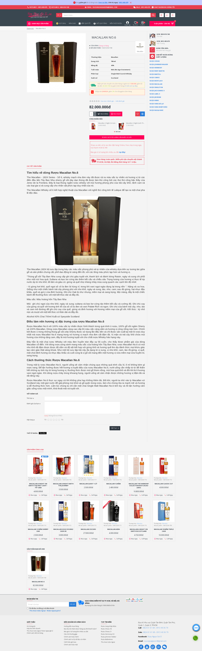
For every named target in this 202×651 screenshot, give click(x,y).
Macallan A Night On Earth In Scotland (139, 530)
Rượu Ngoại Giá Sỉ (155, 636)
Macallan (43, 433)
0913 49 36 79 (162, 628)
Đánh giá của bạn (33, 403)
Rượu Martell (155, 74)
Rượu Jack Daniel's (157, 91)
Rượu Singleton (156, 87)
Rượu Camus (154, 78)
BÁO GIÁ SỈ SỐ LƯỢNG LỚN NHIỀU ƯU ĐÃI (118, 137)
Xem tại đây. (103, 2)
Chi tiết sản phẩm (34, 166)
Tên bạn (29, 398)
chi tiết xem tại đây (130, 86)
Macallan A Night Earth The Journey (135, 123)
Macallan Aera (113, 529)
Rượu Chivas (155, 61)
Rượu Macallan (156, 84)
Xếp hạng (30, 420)
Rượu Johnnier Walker (159, 64)
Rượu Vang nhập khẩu (158, 107)
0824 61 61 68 (149, 628)
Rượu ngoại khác (156, 110)
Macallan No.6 (38, 582)
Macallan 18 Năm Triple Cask (164, 530)
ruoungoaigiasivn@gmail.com (155, 641)
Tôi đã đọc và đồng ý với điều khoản (44, 609)
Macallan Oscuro (88, 529)
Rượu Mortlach (156, 81)
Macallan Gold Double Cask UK (63, 530)
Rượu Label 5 (155, 94)
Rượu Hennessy (156, 68)
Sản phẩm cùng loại (35, 450)
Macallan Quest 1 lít (88, 484)
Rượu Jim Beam (155, 97)
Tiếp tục (114, 428)
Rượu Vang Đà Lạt (157, 104)
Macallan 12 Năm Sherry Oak (38, 530)
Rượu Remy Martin (157, 71)
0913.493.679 (123, 2)
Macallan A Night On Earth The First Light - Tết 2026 (107, 123)
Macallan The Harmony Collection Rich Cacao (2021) (139, 486)
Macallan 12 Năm (113, 484)
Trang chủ (30, 28)
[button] (114, 131)
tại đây (122, 152)
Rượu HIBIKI (154, 100)
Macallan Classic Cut (164, 484)
